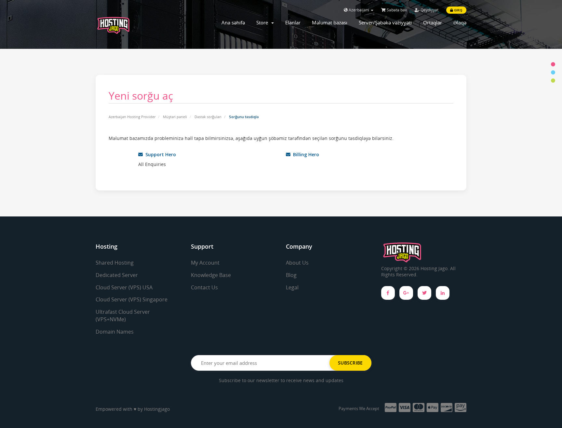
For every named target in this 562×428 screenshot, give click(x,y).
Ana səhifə (233, 22)
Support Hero (159, 154)
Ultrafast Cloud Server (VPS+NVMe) (123, 315)
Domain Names (115, 331)
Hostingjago (157, 409)
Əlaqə (459, 22)
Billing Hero (304, 154)
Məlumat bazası (329, 22)
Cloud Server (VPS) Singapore (131, 299)
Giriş (457, 10)
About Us (297, 262)
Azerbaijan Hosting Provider (132, 116)
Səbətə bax (396, 10)
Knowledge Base (211, 275)
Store (263, 22)
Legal (292, 287)
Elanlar (293, 22)
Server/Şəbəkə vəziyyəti (385, 22)
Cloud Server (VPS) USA (124, 287)
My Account (205, 262)
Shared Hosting (115, 262)
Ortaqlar (432, 22)
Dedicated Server (117, 275)
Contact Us (204, 287)
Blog (291, 275)
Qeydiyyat (429, 10)
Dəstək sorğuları (207, 116)
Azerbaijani (359, 10)
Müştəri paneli (175, 116)
